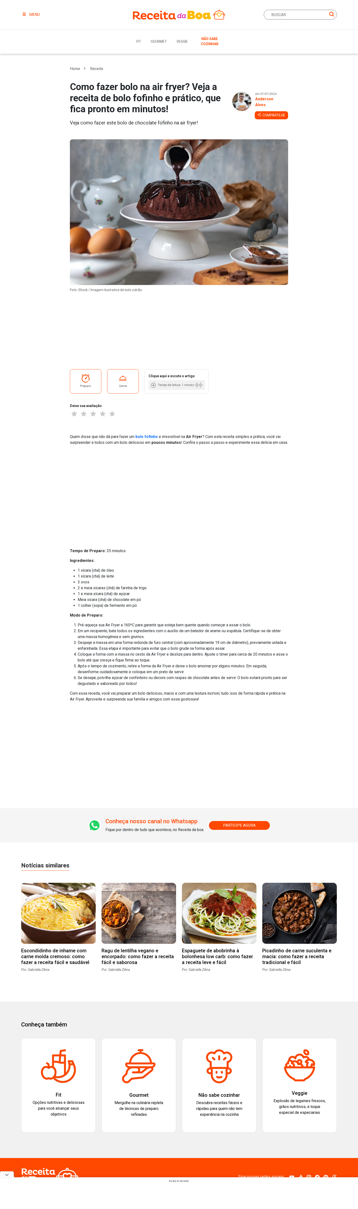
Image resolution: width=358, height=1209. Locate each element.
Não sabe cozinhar (209, 41)
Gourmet (159, 41)
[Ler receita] (154, 385)
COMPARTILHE (273, 115)
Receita (96, 68)
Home (75, 68)
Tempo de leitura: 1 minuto (176, 385)
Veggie (182, 41)
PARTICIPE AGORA (239, 825)
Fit (138, 41)
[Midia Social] (291, 1176)
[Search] (332, 15)
